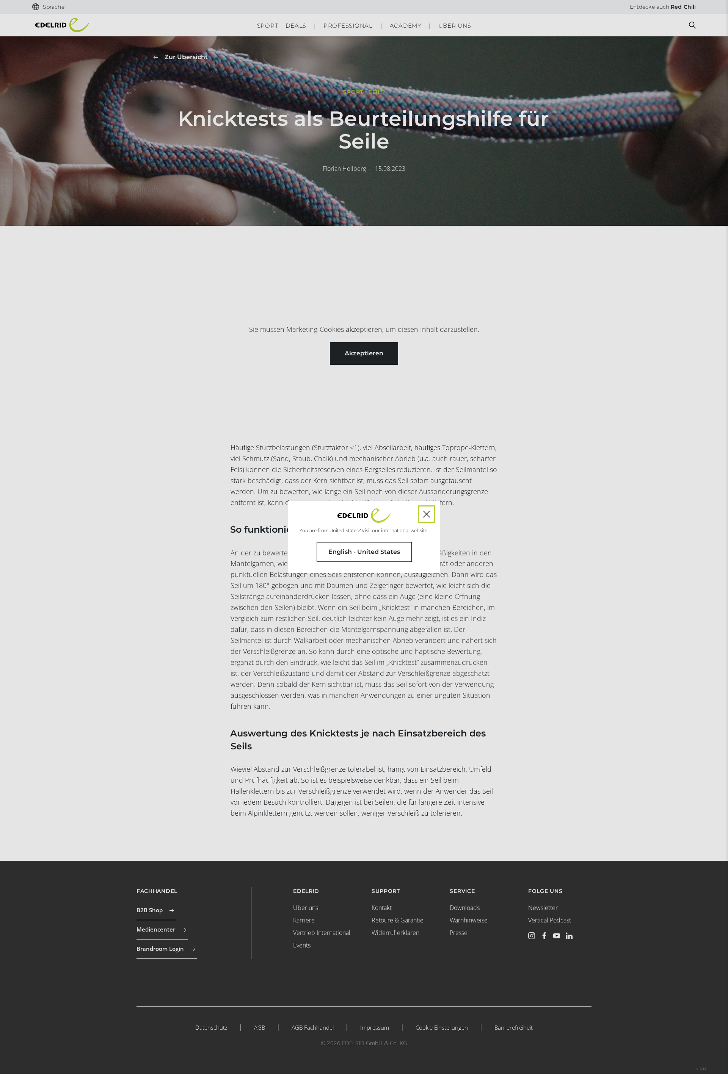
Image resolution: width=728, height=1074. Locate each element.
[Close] (426, 514)
